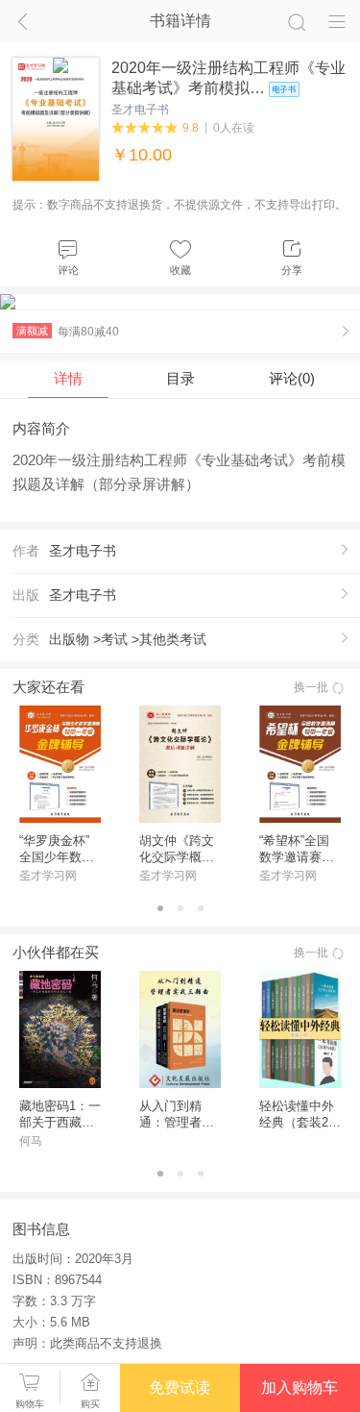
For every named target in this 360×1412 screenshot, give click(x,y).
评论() (292, 378)
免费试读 (179, 1387)
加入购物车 (299, 1387)
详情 (68, 378)
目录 (180, 378)
